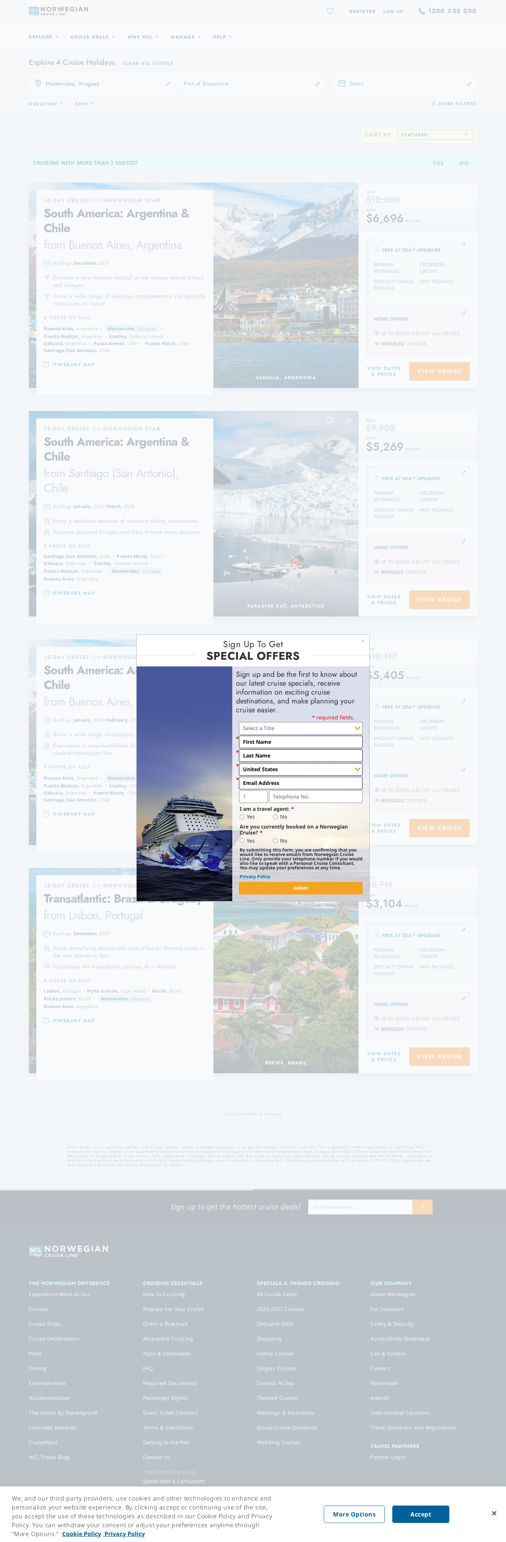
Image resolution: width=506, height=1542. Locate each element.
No (283, 817)
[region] (253, 1514)
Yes (251, 817)
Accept (420, 1514)
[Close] (494, 1513)
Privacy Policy (255, 876)
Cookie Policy (81, 1534)
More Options (354, 1514)
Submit (301, 888)
